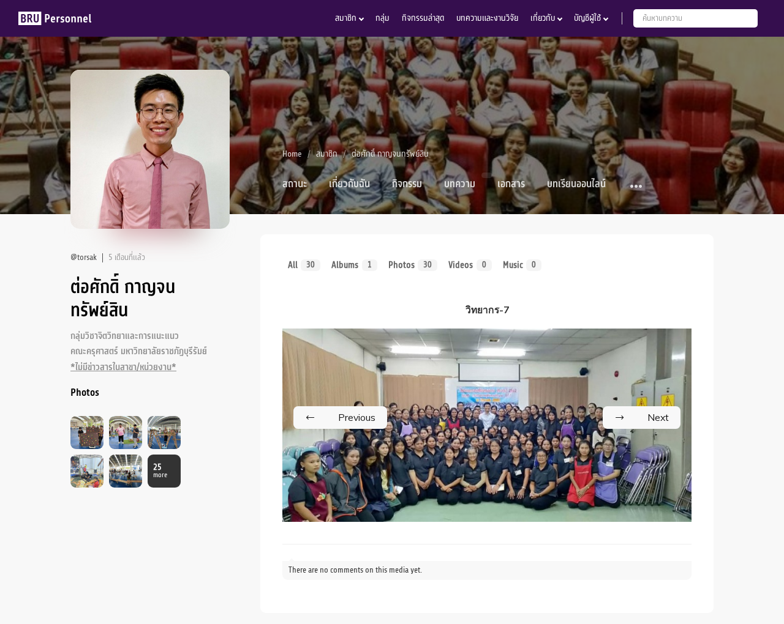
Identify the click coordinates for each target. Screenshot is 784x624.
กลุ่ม (382, 18)
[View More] (637, 187)
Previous (356, 417)
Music (519, 265)
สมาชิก (345, 18)
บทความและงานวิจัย (487, 18)
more (160, 471)
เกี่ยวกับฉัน (349, 184)
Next (658, 417)
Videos (467, 265)
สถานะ (294, 184)
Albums (351, 265)
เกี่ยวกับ (542, 18)
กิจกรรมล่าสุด (423, 18)
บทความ (459, 184)
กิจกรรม (407, 184)
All (301, 265)
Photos (410, 265)
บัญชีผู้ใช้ (587, 18)
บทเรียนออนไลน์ (576, 184)
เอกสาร (511, 184)
